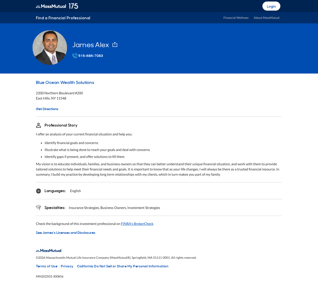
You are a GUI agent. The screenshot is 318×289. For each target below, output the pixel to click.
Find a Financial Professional (63, 18)
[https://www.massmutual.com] (57, 6)
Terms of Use (46, 265)
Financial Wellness (236, 17)
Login (271, 6)
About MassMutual (266, 17)
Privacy (67, 265)
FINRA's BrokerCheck (137, 224)
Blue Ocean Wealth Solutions (65, 82)
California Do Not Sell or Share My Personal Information (123, 265)
